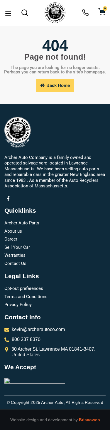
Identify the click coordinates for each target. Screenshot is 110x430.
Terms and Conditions (26, 296)
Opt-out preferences (23, 288)
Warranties (15, 255)
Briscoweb (89, 419)
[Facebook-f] (8, 199)
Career (10, 239)
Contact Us (15, 263)
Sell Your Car (17, 247)
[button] (8, 14)
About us (13, 231)
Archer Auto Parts (21, 223)
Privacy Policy (18, 304)
